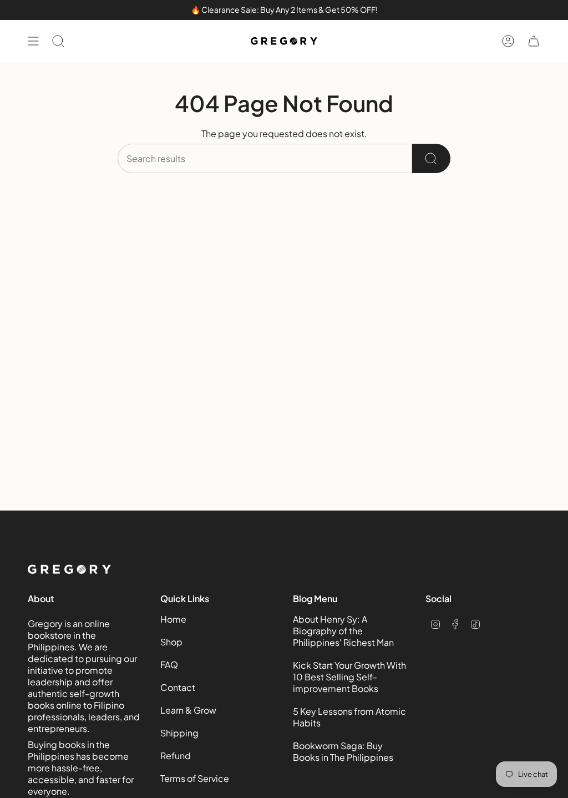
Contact (177, 687)
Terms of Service (194, 778)
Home (173, 619)
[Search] (431, 158)
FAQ (169, 664)
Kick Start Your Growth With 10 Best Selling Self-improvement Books (349, 676)
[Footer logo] (69, 569)
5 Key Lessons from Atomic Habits (349, 717)
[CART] (533, 41)
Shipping (179, 733)
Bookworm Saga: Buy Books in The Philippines (343, 751)
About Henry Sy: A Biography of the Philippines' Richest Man (343, 630)
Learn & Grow (188, 710)
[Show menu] (33, 41)
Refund (175, 755)
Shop (171, 642)
